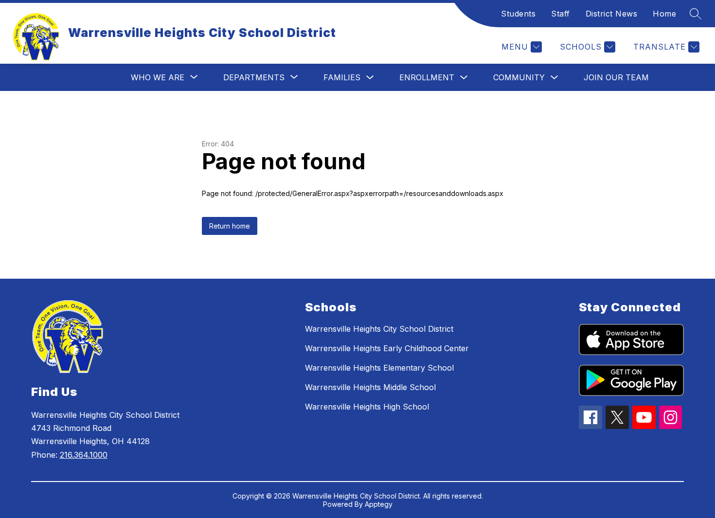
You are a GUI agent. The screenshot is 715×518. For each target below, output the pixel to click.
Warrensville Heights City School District (379, 329)
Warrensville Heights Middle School (370, 387)
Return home (229, 226)
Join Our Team (616, 77)
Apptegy (379, 504)
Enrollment (426, 77)
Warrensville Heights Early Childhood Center (387, 348)
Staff (560, 13)
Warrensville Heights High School (367, 406)
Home (664, 13)
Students (518, 13)
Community (519, 77)
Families (341, 77)
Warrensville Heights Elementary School (379, 368)
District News (612, 13)
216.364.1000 (83, 455)
